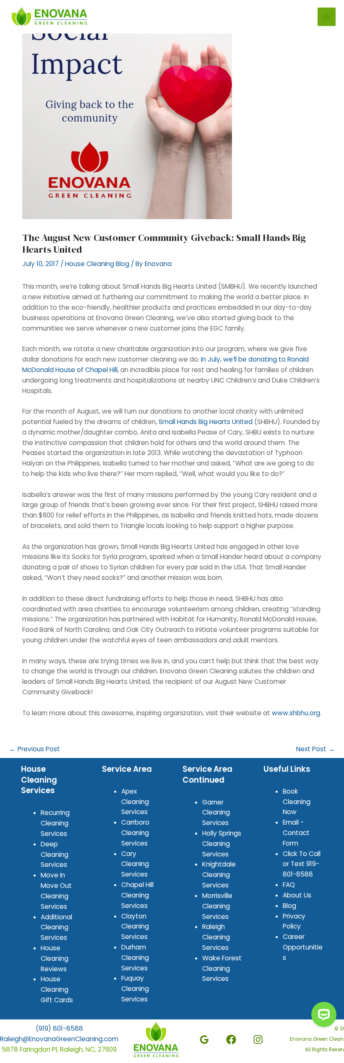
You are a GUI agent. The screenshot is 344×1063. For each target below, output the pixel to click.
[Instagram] (258, 1040)
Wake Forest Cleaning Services (222, 968)
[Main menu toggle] (327, 17)
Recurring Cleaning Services (55, 823)
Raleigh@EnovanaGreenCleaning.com (59, 1039)
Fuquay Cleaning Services (135, 989)
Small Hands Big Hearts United (206, 421)
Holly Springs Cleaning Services (221, 844)
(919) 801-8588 (59, 1028)
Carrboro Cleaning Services (135, 833)
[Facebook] (231, 1040)
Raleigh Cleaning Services (216, 937)
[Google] (204, 1040)
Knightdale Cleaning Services (219, 875)
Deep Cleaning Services (54, 854)
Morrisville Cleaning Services (217, 906)
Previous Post (34, 749)
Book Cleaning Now (296, 802)
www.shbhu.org (296, 713)
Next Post (315, 749)
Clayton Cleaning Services (135, 926)
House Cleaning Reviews (54, 958)
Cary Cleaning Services (135, 864)
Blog (289, 905)
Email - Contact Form (296, 833)
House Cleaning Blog (97, 263)
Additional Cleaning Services (56, 927)
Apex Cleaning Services (135, 802)
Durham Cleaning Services (135, 957)
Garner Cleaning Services (216, 813)
